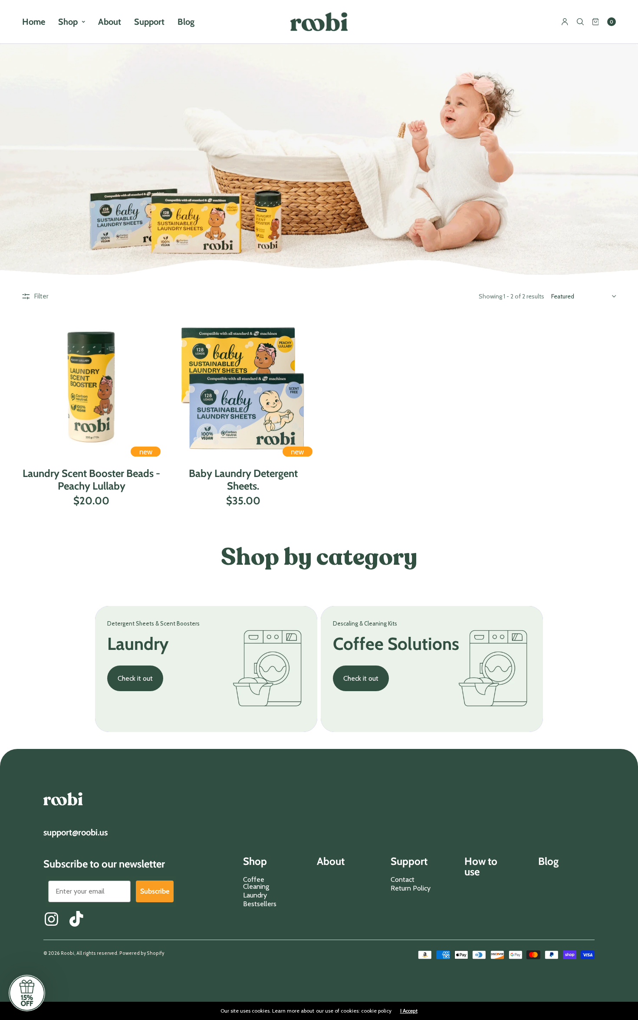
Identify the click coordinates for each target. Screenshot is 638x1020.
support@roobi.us (75, 832)
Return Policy (411, 888)
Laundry (255, 895)
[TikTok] (77, 919)
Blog (186, 22)
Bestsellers (259, 904)
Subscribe (154, 891)
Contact (402, 879)
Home (33, 22)
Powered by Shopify (141, 953)
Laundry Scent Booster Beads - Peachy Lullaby (91, 479)
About (109, 22)
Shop (68, 22)
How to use (480, 867)
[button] (27, 993)
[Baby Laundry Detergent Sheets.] (243, 387)
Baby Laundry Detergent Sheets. (243, 479)
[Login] (565, 22)
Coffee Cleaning (256, 883)
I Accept (409, 1010)
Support (149, 22)
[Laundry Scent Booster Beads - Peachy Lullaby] (91, 387)
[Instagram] (51, 919)
